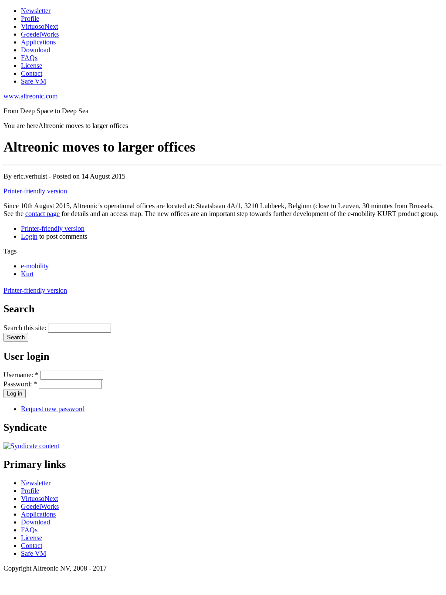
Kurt (27, 273)
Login (29, 236)
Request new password (52, 408)
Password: (20, 384)
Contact (31, 73)
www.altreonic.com (30, 96)
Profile (30, 18)
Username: (20, 375)
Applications (38, 42)
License (31, 65)
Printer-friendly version (35, 191)
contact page (42, 213)
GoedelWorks (40, 34)
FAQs (29, 57)
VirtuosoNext (39, 26)
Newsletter (36, 10)
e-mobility (35, 266)
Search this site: (25, 327)
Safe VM (33, 81)
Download (35, 50)
